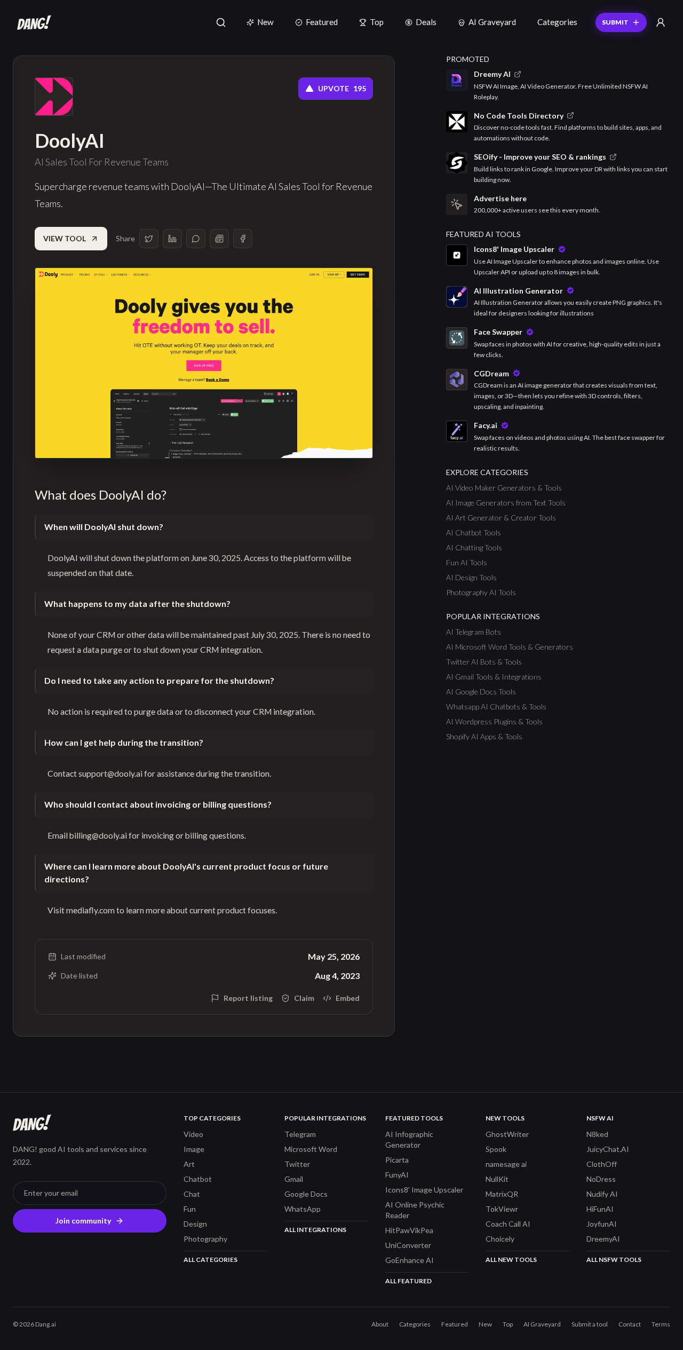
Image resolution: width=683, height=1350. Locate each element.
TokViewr (502, 1208)
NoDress (601, 1178)
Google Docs (306, 1193)
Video (193, 1134)
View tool (64, 238)
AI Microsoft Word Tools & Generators (509, 646)
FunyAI (397, 1174)
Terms (661, 1324)
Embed (348, 997)
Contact (629, 1324)
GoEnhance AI (409, 1260)
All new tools (511, 1260)
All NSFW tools (613, 1260)
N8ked (597, 1134)
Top (377, 22)
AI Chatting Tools (474, 547)
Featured (322, 22)
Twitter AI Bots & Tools (484, 661)
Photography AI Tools (481, 592)
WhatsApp (302, 1208)
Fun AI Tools (466, 562)
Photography (205, 1238)
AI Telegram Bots (473, 631)
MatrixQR (502, 1193)
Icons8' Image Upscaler (424, 1189)
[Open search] (221, 22)
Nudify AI (602, 1193)
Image (194, 1149)
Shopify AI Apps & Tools (484, 736)
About (379, 1324)
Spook (496, 1149)
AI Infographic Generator (409, 1139)
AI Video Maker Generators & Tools (504, 487)
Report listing (248, 997)
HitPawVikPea (409, 1230)
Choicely (500, 1238)
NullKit (497, 1178)
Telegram (300, 1134)
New (265, 22)
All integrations (315, 1230)
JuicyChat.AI (607, 1149)
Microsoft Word (310, 1149)
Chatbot (198, 1178)
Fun (190, 1208)
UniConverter (408, 1245)
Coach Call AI (508, 1223)
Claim (304, 997)
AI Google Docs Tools (481, 691)
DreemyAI (603, 1238)
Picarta (397, 1159)
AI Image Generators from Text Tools (506, 502)
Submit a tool (589, 1324)
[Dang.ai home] (32, 22)
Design (195, 1223)
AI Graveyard (492, 22)
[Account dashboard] (660, 22)
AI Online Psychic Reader (414, 1210)
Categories (557, 22)
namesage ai (506, 1164)
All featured (408, 1281)
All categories (210, 1260)
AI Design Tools (471, 577)
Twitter (297, 1164)
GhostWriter (507, 1134)
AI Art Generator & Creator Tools (501, 517)
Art (189, 1164)
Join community (83, 1220)
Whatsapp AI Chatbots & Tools (496, 706)
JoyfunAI (601, 1223)
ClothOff (601, 1164)
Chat (192, 1193)
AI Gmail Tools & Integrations (494, 676)
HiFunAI (600, 1208)
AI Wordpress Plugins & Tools (494, 721)
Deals (426, 22)
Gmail (293, 1178)
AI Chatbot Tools (473, 532)
